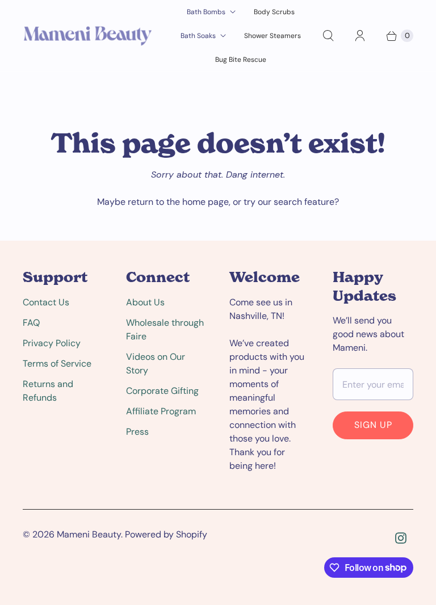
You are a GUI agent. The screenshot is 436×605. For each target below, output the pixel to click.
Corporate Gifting (162, 391)
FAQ (31, 323)
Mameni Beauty (89, 534)
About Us (145, 302)
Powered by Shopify (166, 534)
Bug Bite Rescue (240, 59)
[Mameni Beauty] (88, 36)
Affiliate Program (161, 411)
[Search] (328, 35)
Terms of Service (57, 363)
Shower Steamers (272, 35)
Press (137, 432)
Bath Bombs (206, 11)
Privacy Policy (52, 343)
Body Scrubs (274, 11)
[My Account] (360, 35)
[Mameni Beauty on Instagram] (400, 538)
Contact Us (46, 302)
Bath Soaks (198, 35)
